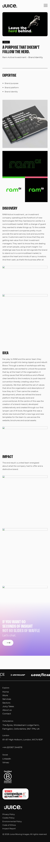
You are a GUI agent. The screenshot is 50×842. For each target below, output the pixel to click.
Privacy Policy (8, 814)
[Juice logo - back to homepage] (9, 6)
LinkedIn (6, 758)
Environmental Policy (12, 821)
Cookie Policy (8, 818)
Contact (6, 713)
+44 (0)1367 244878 (12, 747)
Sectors (6, 702)
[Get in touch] (7, 643)
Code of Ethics (9, 825)
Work (5, 695)
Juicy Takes (8, 706)
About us (7, 710)
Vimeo (5, 762)
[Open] (46, 6)
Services (6, 699)
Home (5, 691)
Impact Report (9, 828)
